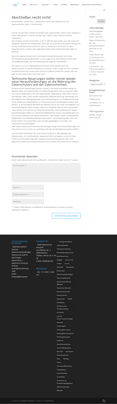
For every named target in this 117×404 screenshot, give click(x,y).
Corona (67, 264)
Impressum (74, 5)
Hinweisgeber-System (64, 330)
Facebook (60, 322)
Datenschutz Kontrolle (64, 288)
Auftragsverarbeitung (63, 249)
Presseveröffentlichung (64, 366)
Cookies (59, 264)
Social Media (61, 377)
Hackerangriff (61, 326)
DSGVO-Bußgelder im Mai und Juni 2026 (96, 34)
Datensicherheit (62, 295)
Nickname (19, 21)
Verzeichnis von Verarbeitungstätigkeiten (65, 382)
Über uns (33, 5)
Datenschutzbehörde (63, 278)
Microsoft (60, 352)
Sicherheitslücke (62, 373)
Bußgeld (59, 260)
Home (24, 5)
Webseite (60, 390)
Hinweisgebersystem (63, 337)
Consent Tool (69, 260)
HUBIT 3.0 (60, 341)
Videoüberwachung (63, 387)
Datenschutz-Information (91, 5)
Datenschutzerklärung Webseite (64, 283)
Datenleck (60, 267)
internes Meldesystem (64, 348)
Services (45, 5)
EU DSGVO (60, 312)
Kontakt (64, 5)
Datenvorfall (61, 299)
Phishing (66, 359)
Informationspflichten (63, 344)
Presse (59, 362)
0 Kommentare (36, 24)
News (56, 5)
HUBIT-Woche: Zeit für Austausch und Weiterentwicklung (96, 57)
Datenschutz (40, 21)
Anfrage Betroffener (65, 242)
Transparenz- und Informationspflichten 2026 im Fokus (97, 69)
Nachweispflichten (62, 355)
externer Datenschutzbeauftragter (65, 317)
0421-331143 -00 (95, 96)
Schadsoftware (61, 370)
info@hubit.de (94, 99)
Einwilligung (60, 302)
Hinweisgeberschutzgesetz (65, 333)
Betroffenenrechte (63, 256)
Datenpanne (70, 267)
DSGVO (70, 299)
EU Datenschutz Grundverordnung (62, 307)
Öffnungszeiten (96, 111)
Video (27, 24)
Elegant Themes (28, 401)
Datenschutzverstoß (63, 292)
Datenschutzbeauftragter (65, 274)
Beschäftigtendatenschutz (65, 253)
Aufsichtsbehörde (62, 245)
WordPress (49, 401)
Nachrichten (69, 352)
